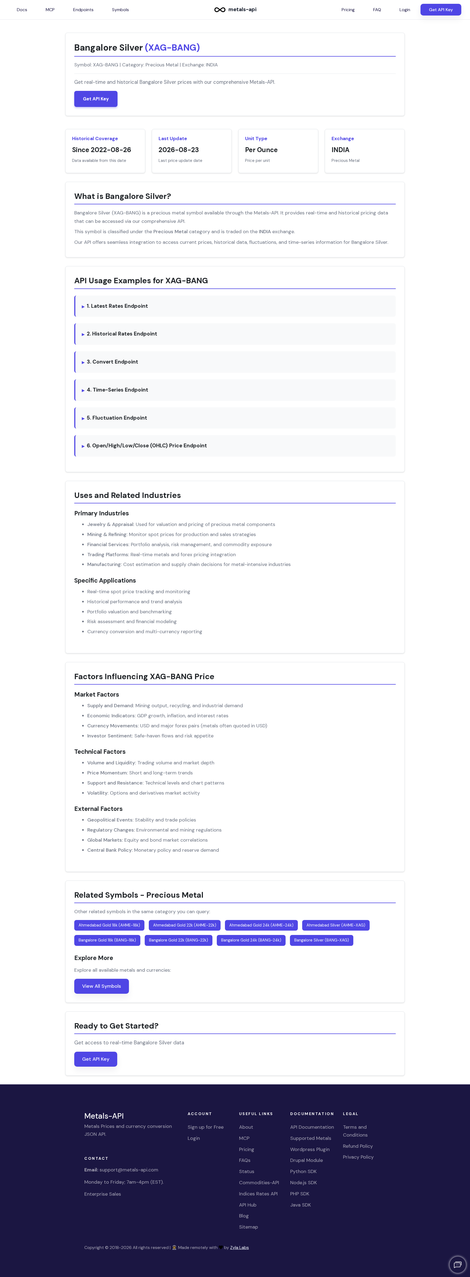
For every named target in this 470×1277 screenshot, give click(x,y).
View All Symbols (101, 986)
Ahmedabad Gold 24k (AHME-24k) (261, 925)
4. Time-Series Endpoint (117, 389)
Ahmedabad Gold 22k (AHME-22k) (184, 925)
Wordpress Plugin (310, 1149)
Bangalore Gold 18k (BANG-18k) (107, 940)
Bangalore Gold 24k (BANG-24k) (251, 940)
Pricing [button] (348, 10)
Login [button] (405, 10)
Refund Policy (358, 1146)
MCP (50, 10)
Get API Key (441, 10)
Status (246, 1171)
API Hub (247, 1205)
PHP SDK (299, 1193)
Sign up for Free (206, 1127)
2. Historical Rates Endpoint (122, 333)
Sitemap (248, 1227)
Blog (244, 1216)
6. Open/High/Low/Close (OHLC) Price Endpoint (147, 445)
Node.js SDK (303, 1182)
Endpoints (83, 10)
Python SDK (303, 1171)
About (246, 1127)
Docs (22, 10)
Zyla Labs (239, 1247)
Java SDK (300, 1205)
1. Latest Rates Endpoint (117, 306)
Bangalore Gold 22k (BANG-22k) (178, 940)
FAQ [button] (377, 10)
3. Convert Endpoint (112, 361)
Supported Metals (310, 1138)
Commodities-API (259, 1182)
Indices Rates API (258, 1193)
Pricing (246, 1149)
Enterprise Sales (102, 1194)
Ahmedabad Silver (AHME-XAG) (336, 925)
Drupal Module (306, 1160)
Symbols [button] (120, 10)
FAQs (245, 1160)
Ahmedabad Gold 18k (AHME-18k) (109, 925)
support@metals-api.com (129, 1170)
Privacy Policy (358, 1157)
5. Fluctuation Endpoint (117, 417)
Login (194, 1138)
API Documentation (312, 1127)
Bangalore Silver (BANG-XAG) (321, 940)
